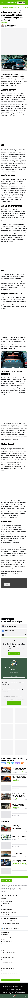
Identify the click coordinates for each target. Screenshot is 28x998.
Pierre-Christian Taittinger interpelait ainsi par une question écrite (13, 97)
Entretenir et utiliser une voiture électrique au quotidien (20, 854)
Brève (22, 763)
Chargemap (5, 944)
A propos (3, 898)
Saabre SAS (17, 992)
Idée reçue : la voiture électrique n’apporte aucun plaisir (19, 852)
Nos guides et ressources (8, 926)
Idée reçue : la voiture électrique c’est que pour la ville (19, 861)
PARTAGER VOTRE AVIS (6, 909)
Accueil (2, 10)
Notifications (6, 987)
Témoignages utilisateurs (17, 798)
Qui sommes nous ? (7, 901)
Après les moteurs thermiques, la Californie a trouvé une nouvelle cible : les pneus (19, 777)
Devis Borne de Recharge (9, 941)
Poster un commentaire (14, 672)
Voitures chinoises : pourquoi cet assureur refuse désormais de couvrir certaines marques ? (19, 804)
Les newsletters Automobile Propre (11, 920)
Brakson (16, 993)
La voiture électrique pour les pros (9, 973)
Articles (6, 10)
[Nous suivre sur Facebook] (2, 895)
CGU (20, 989)
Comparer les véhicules (8, 957)
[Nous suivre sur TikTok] (14, 895)
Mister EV (5, 939)
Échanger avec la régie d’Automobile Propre (10, 980)
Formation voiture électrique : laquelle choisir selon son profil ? (19, 835)
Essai (12, 763)
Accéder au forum (14, 676)
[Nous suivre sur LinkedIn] (16, 895)
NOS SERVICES (4, 947)
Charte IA (21, 987)
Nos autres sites (5, 932)
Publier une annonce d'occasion (10, 959)
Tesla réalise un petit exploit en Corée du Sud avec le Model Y (19, 768)
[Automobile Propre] (11, 2)
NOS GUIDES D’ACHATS (6, 965)
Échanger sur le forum (8, 962)
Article (9, 763)
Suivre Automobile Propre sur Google (11, 928)
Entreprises (4, 763)
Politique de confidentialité (8, 986)
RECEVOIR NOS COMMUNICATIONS (9, 918)
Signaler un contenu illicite (12, 989)
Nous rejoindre (6, 905)
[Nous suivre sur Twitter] (5, 895)
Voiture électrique (4, 22)
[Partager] (25, 996)
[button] (14, 692)
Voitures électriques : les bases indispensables (20, 829)
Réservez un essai (21, 2)
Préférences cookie (19, 986)
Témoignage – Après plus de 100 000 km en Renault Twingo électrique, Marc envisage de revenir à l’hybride (19, 795)
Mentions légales (13, 987)
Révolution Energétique (8, 937)
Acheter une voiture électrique (8, 968)
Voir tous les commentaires (14, 703)
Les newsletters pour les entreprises (11, 923)
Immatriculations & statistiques (18, 771)
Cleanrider (5, 934)
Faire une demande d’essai (9, 952)
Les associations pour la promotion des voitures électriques (17, 827)
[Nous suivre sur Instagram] (11, 895)
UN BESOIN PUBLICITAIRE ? (7, 976)
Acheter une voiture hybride (7, 970)
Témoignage (17, 763)
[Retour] (3, 996)
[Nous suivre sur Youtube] (8, 895)
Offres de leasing (6, 950)
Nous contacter (6, 903)
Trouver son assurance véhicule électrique (12, 955)
